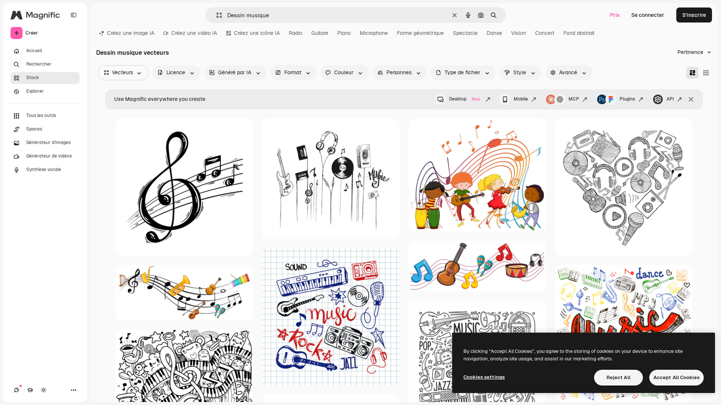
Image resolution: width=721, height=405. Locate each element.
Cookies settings (484, 377)
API (670, 99)
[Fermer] (691, 99)
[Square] (706, 73)
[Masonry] (692, 73)
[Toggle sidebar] (74, 15)
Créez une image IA (130, 33)
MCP (574, 99)
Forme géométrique (420, 33)
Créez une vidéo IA (194, 33)
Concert (544, 33)
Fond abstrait (578, 33)
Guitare (319, 33)
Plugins (627, 99)
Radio (295, 33)
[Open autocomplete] (216, 15)
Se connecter (647, 15)
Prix (615, 15)
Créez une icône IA (257, 33)
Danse (494, 33)
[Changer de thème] (44, 390)
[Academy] (30, 390)
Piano (344, 33)
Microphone (374, 33)
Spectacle (465, 33)
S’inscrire (694, 15)
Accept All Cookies (676, 377)
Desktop (464, 99)
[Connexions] (17, 390)
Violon (518, 33)
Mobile (521, 99)
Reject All (618, 377)
